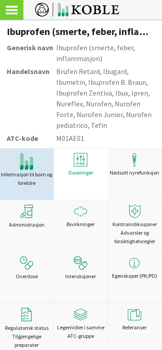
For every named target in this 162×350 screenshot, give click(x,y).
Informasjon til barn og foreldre (26, 178)
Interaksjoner (80, 276)
